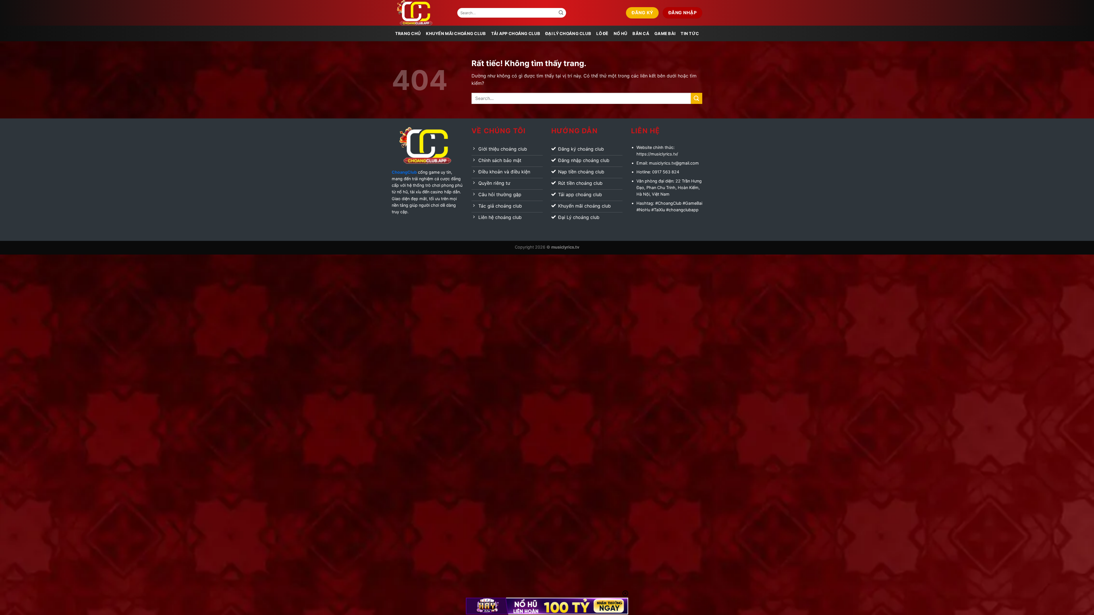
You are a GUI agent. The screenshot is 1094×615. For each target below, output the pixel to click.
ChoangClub (404, 172)
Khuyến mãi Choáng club (456, 33)
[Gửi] (561, 13)
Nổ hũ (620, 33)
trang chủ (408, 33)
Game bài (664, 33)
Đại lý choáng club (568, 33)
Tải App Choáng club (515, 33)
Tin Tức (690, 33)
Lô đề (602, 33)
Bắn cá (640, 33)
